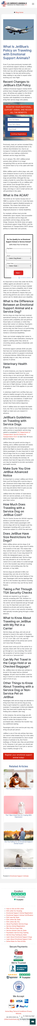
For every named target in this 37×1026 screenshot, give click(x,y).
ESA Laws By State (12, 917)
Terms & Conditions (19, 1011)
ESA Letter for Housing (14, 911)
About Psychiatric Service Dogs (17, 924)
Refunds (18, 1013)
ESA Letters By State (13, 919)
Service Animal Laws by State (16, 930)
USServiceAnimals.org (11, 1019)
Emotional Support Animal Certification (19, 915)
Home (7, 1011)
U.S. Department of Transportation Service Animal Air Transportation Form (16, 434)
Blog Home (19, 12)
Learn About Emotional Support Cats (19, 939)
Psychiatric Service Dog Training (17, 933)
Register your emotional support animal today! (18, 756)
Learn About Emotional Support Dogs (19, 937)
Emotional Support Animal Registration (19, 913)
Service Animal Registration (15, 926)
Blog (11, 1011)
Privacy (29, 1011)
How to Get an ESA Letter (15, 909)
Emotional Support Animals (19, 876)
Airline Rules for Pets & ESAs (16, 941)
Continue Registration (18, 134)
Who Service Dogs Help (14, 928)
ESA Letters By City (13, 922)
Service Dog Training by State (16, 935)
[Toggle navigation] (33, 4)
